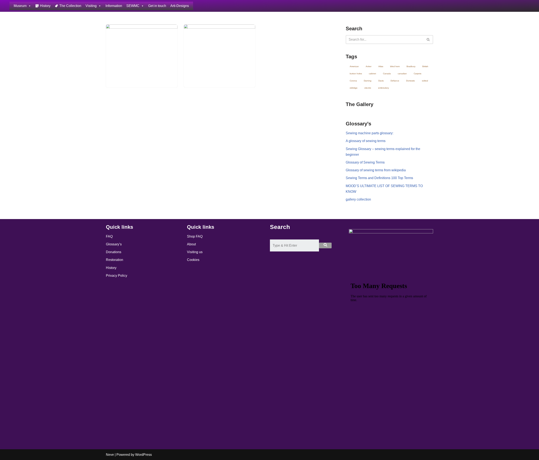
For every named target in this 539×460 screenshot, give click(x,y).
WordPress (143, 454)
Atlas (380, 66)
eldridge (354, 88)
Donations (113, 252)
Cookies (193, 260)
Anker (368, 66)
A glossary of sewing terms (366, 141)
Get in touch (157, 6)
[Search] (428, 39)
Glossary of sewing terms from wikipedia (376, 170)
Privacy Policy (116, 275)
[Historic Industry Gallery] (219, 51)
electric (367, 88)
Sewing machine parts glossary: (369, 133)
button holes (356, 73)
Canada (387, 73)
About (191, 244)
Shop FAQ (195, 236)
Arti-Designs (179, 6)
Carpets (417, 73)
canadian (402, 73)
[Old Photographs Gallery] (141, 51)
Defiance (395, 81)
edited (425, 81)
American (354, 66)
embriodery (383, 88)
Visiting (91, 6)
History (45, 6)
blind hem (395, 66)
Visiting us (195, 252)
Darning (367, 81)
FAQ (109, 236)
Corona (353, 81)
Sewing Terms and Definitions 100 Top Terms (379, 178)
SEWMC (132, 6)
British (425, 66)
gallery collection (358, 199)
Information (113, 6)
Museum (20, 6)
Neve (110, 454)
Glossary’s (114, 244)
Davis (381, 81)
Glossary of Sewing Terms (365, 162)
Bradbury (411, 66)
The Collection (70, 6)
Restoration (114, 260)
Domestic (410, 81)
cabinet (372, 73)
